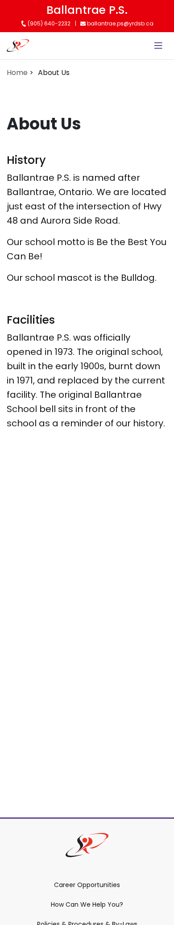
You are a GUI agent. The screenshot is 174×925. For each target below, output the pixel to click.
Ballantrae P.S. (87, 10)
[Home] (18, 45)
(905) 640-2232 (48, 23)
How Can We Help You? (87, 904)
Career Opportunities (87, 884)
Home (17, 72)
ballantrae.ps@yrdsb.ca (119, 23)
